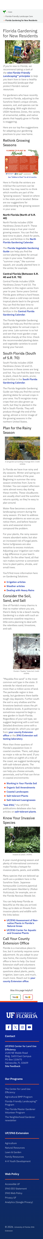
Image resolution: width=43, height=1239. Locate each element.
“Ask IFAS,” (9, 805)
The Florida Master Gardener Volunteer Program (20, 1111)
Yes (14, 997)
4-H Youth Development (18, 1161)
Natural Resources (15, 1147)
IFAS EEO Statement (16, 1188)
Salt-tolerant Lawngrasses (21, 800)
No (26, 997)
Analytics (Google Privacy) (19, 1202)
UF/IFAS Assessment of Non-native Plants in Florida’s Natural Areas (22, 923)
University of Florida (22, 1227)
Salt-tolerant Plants (17, 795)
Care (10, 12)
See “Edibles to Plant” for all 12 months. (22, 177)
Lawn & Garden (13, 1152)
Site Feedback (12, 1066)
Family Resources (14, 1156)
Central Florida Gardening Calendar (18, 313)
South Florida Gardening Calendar (20, 381)
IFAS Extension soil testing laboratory (20, 737)
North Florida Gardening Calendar (19, 240)
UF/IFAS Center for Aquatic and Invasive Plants (21, 932)
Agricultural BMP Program (19, 1096)
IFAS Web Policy (13, 1193)
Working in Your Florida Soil (22, 783)
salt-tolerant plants (25, 811)
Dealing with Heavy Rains (20, 590)
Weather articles (16, 586)
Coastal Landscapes (17, 791)
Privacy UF (10, 1197)
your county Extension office (19, 979)
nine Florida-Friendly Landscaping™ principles (16, 74)
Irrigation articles (16, 582)
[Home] (4, 12)
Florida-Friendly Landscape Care (19, 16)
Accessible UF (12, 1184)
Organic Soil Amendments (21, 787)
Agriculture (11, 1143)
